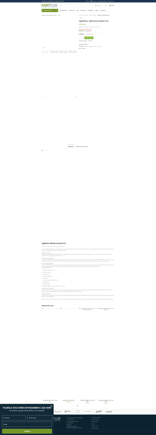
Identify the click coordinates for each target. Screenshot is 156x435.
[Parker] (78, 411)
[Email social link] (84, 48)
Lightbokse (86, 46)
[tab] (71, 146)
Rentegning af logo (95, 428)
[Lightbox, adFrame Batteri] (68, 353)
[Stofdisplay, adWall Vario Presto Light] (87, 353)
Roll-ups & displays (92, 15)
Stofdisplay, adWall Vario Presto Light (87, 401)
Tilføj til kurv (89, 37)
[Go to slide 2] (78, 405)
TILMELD (27, 431)
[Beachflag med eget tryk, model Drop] (106, 353)
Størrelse (81, 34)
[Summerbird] (57, 411)
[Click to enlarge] (44, 47)
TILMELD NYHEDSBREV (103, 1)
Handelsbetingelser (95, 419)
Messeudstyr (85, 15)
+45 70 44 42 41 (71, 419)
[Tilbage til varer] (81, 18)
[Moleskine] (88, 411)
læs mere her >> (89, 30)
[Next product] (82, 18)
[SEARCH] (105, 5)
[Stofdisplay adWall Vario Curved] (50, 353)
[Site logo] (49, 5)
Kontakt (93, 423)
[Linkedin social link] (85, 48)
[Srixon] (67, 411)
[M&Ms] (99, 411)
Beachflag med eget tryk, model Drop (106, 401)
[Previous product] (79, 18)
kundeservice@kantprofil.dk (73, 421)
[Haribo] (109, 411)
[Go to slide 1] (77, 405)
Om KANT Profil (94, 421)
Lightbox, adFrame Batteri (68, 400)
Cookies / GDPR (94, 425)
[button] (43, 96)
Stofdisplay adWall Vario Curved (50, 400)
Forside (80, 15)
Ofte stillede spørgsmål (95, 417)
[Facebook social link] (82, 48)
